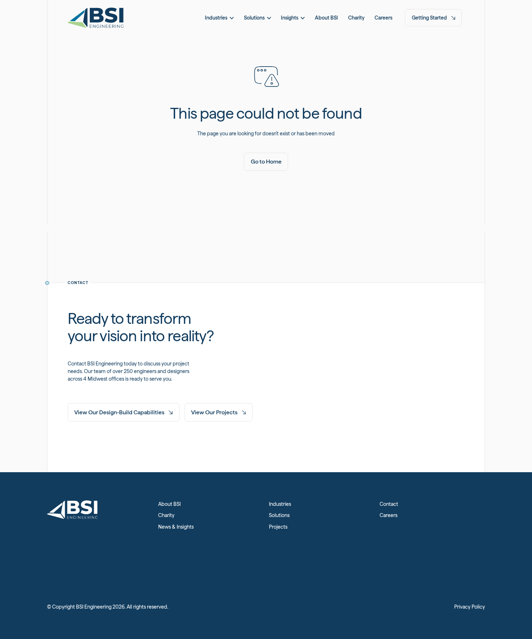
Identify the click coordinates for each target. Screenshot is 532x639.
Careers (388, 515)
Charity (166, 515)
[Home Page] (96, 17)
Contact (389, 504)
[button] (219, 17)
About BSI (169, 504)
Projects (278, 527)
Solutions (279, 515)
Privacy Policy (469, 607)
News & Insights (176, 527)
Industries (280, 504)
